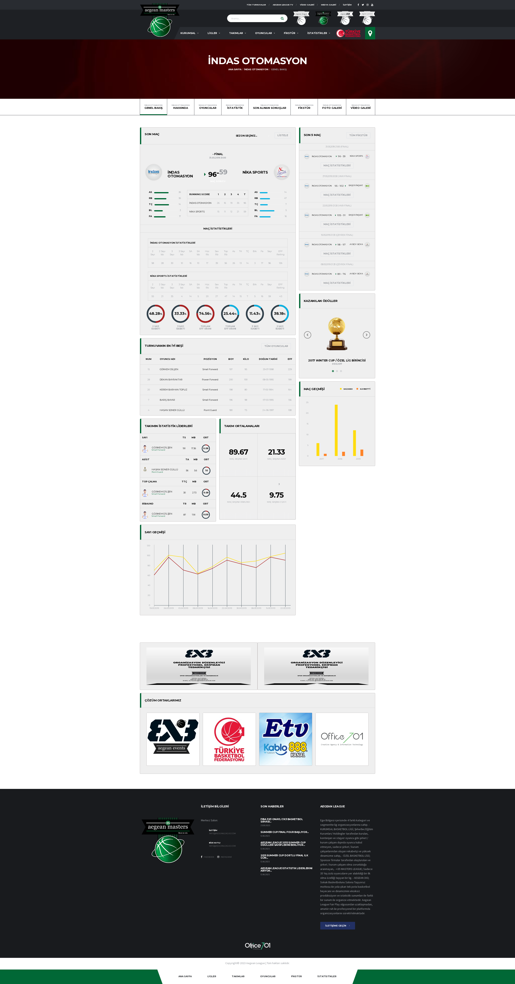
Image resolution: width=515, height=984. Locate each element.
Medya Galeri (328, 5)
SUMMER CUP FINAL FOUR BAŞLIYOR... (285, 832)
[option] (337, 340)
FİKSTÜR (289, 33)
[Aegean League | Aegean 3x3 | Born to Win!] (345, 18)
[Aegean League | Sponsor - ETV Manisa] (285, 739)
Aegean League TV (283, 5)
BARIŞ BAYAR (167, 399)
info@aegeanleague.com (222, 834)
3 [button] (341, 371)
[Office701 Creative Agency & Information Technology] (257, 946)
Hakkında (181, 106)
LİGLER (212, 33)
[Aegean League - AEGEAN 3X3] (198, 666)
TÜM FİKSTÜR (358, 135)
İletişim (347, 5)
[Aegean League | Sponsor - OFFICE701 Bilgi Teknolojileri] (342, 739)
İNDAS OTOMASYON (256, 69)
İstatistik (235, 106)
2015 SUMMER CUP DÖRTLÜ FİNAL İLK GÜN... (284, 856)
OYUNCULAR (263, 33)
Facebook (208, 857)
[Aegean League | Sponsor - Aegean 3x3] (173, 739)
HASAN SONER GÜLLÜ (172, 410)
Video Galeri (307, 5)
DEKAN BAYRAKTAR (171, 379)
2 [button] (337, 371)
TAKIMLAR (236, 33)
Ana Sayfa (234, 69)
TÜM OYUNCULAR (276, 346)
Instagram (226, 857)
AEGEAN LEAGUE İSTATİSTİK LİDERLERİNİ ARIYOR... (286, 869)
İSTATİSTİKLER (317, 33)
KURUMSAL (188, 33)
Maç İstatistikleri (337, 165)
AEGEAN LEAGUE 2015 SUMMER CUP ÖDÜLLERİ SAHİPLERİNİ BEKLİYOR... (283, 843)
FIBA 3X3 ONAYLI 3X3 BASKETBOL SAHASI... (282, 820)
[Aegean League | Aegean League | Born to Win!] (301, 18)
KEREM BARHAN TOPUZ (173, 389)
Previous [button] (307, 335)
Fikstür (304, 106)
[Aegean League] (160, 20)
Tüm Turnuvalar (256, 5)
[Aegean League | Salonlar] (370, 33)
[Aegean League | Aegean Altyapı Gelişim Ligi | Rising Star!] (367, 18)
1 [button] (333, 371)
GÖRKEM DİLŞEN (169, 369)
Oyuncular (208, 106)
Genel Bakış (153, 106)
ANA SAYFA (185, 976)
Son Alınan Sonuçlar (269, 106)
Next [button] (366, 335)
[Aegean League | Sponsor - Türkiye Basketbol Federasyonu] (229, 739)
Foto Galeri (332, 106)
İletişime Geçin (336, 925)
